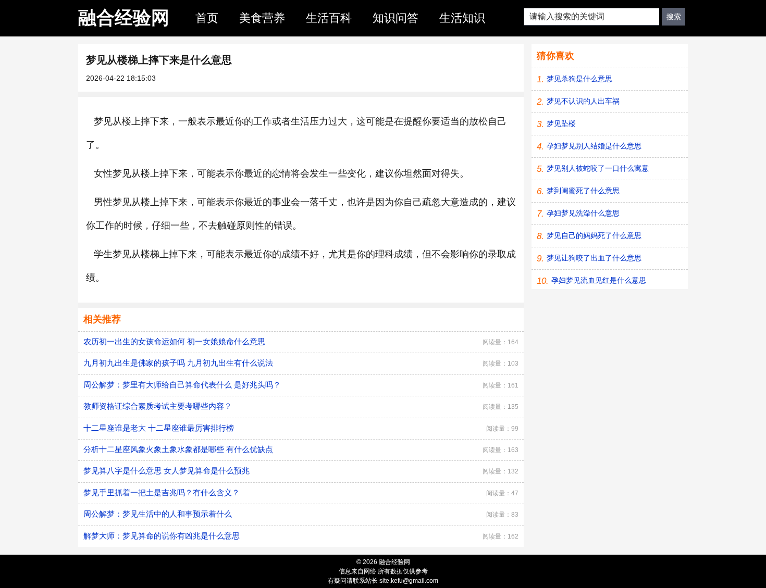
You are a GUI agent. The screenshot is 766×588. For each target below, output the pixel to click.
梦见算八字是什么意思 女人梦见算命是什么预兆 (166, 470)
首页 (206, 17)
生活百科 (329, 17)
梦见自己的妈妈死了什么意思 (594, 235)
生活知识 (462, 17)
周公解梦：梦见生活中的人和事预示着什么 (157, 513)
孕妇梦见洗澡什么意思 (583, 213)
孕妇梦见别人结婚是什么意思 (594, 146)
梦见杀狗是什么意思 (579, 78)
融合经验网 (123, 17)
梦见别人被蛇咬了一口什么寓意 (598, 168)
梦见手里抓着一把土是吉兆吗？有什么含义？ (161, 492)
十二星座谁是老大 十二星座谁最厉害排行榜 (158, 427)
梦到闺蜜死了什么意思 (583, 190)
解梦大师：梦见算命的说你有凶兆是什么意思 (161, 535)
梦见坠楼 (561, 123)
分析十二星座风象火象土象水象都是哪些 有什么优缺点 (178, 449)
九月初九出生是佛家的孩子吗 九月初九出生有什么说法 (178, 362)
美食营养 (262, 17)
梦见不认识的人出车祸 (583, 101)
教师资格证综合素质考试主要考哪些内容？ (157, 406)
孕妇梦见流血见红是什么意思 (598, 280)
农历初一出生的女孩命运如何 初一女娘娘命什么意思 (174, 341)
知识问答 (395, 17)
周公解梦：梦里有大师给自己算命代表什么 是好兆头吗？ (182, 384)
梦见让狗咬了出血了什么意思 (594, 258)
